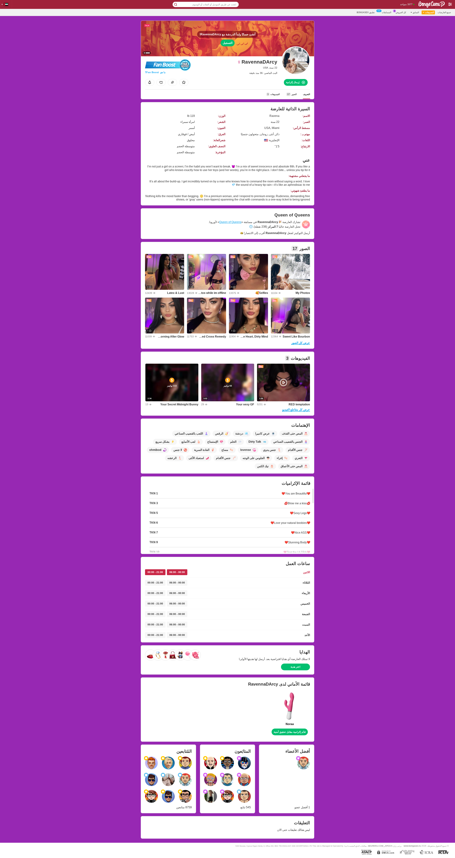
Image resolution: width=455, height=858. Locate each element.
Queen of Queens (230, 222)
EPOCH (388, 846)
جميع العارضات (444, 12)
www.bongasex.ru (412, 846)
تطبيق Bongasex (366, 12)
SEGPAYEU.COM (375, 846)
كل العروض (401, 12)
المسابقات (386, 12)
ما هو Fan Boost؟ (155, 72)
